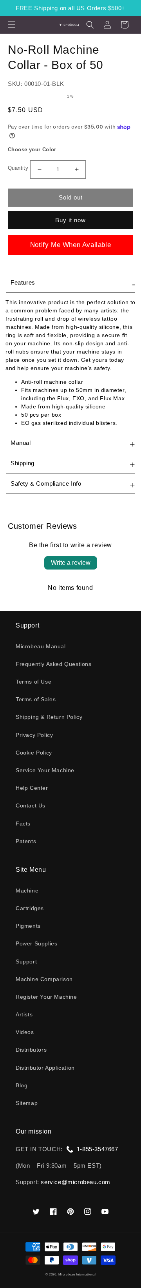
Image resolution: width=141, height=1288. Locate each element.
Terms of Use (33, 681)
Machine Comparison (44, 979)
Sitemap (27, 1103)
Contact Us (30, 805)
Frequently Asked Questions (54, 664)
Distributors (31, 1050)
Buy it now (70, 220)
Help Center (32, 788)
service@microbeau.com (75, 1182)
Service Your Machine (45, 770)
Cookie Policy (34, 752)
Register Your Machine (46, 997)
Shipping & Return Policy (49, 717)
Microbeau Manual (41, 646)
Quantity (18, 168)
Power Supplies (36, 943)
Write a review (70, 562)
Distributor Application (45, 1068)
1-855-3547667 (97, 1149)
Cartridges (30, 908)
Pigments (28, 926)
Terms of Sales (36, 699)
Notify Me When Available (70, 245)
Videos (25, 1032)
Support (26, 961)
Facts (23, 823)
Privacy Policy (34, 735)
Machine (27, 890)
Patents (26, 841)
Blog (21, 1085)
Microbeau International (77, 1274)
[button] (11, 24)
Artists (24, 1014)
